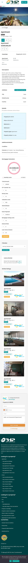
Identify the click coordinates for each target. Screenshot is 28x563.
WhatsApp (14, 428)
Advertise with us (5, 531)
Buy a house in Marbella (7, 481)
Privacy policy (16, 561)
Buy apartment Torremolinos (9, 465)
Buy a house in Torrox (7, 488)
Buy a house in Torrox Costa (8, 490)
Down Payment (6, 211)
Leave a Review (6, 250)
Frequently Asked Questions (7, 528)
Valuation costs (6, 199)
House (3, 475)
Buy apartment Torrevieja (8, 468)
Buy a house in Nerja (7, 484)
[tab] (3, 40)
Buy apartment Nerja (7, 463)
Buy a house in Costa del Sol (8, 479)
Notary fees (5, 193)
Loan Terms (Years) (7, 230)
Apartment (7, 289)
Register (20, 262)
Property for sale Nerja (6, 508)
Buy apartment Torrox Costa (8, 472)
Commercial (4, 497)
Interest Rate (5, 223)
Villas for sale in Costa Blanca (8, 513)
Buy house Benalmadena (8, 477)
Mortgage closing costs (8, 217)
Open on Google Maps (20, 90)
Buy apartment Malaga (7, 461)
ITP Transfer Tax (6, 187)
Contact (7, 296)
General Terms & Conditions (7, 522)
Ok (10, 561)
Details (6, 291)
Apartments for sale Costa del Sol (9, 517)
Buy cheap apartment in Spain (8, 515)
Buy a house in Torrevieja (8, 486)
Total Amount (5, 181)
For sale (2, 34)
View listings (11, 399)
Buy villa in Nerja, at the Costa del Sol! (10, 506)
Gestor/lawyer (5, 205)
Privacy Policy (4, 525)
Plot (3, 499)
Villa (3, 501)
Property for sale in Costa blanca (8, 511)
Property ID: (6, 402)
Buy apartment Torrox (7, 470)
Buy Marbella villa (6, 504)
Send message (14, 425)
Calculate (5, 236)
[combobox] (15, 246)
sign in (20, 261)
